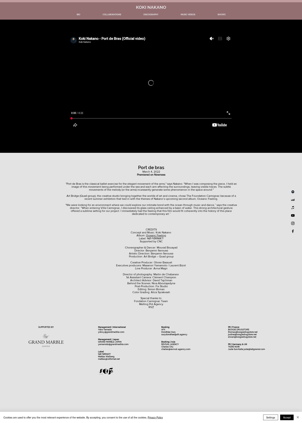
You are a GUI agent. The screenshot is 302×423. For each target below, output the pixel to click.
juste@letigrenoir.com (254, 349)
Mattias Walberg (106, 356)
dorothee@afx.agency (176, 334)
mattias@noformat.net (109, 359)
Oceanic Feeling (156, 235)
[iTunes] (293, 207)
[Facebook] (293, 231)
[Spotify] (293, 192)
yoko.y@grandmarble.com (111, 332)
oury (163, 334)
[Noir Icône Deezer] (293, 199)
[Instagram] (293, 223)
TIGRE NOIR (234, 347)
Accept (287, 417)
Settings (270, 417)
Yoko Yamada (105, 329)
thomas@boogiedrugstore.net (242, 332)
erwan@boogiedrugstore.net (242, 337)
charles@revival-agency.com (175, 349)
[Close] (298, 417)
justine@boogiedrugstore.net (242, 334)
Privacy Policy (155, 417)
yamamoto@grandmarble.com (113, 344)
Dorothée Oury (168, 332)
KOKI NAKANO (151, 7)
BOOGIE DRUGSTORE (238, 329)
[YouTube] (293, 215)
